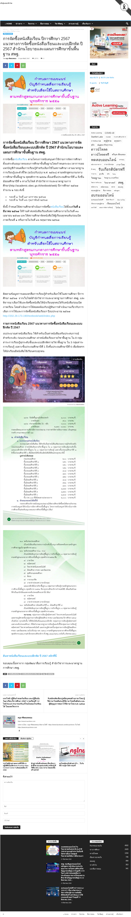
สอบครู (120, 187)
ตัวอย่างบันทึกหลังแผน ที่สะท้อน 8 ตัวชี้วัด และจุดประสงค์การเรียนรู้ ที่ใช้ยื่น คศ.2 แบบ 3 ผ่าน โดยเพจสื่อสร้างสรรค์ (43, 766)
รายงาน (93, 174)
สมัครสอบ (104, 187)
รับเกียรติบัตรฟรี (111, 169)
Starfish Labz (97, 137)
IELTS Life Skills (107, 78)
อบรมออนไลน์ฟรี (97, 200)
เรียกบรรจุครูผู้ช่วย (97, 204)
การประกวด (96, 141)
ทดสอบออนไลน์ (103, 160)
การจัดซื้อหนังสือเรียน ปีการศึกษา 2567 (31, 674)
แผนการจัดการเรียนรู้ (106, 207)
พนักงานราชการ (96, 164)
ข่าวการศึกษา (95, 850)
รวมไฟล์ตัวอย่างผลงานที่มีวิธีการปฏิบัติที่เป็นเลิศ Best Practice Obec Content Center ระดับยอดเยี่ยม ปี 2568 (16, 766)
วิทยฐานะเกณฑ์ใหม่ (111, 178)
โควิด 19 (119, 208)
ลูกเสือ (101, 174)
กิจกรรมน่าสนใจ (96, 846)
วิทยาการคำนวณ (96, 182)
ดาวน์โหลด (99, 149)
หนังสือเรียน (20, 159)
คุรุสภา (117, 141)
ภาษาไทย (120, 164)
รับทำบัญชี (104, 83)
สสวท (113, 187)
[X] (11, 65)
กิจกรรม (31, 23)
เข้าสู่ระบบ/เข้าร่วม (6, 3)
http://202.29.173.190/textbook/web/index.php (29, 315)
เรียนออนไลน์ (113, 203)
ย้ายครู (93, 169)
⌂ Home (8, 23)
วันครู (114, 174)
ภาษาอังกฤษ (109, 164)
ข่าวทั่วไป (93, 865)
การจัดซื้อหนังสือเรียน (14, 674)
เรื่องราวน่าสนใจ (14, 29)
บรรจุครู (121, 159)
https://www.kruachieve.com (26, 721)
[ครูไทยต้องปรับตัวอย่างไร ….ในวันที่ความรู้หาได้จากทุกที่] (72, 752)
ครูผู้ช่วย (107, 141)
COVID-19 (109, 133)
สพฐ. (44, 674)
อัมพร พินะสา (110, 199)
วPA (108, 174)
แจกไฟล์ (93, 207)
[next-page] (83, 738)
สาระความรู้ (73, 23)
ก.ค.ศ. (108, 137)
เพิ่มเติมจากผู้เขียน (25, 738)
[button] (127, 23)
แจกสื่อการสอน (95, 869)
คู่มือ (92, 145)
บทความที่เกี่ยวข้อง (11, 738)
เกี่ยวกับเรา (86, 23)
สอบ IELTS (94, 78)
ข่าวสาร (19, 23)
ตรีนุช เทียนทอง (118, 154)
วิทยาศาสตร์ (109, 183)
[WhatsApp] (23, 65)
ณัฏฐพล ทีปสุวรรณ (104, 145)
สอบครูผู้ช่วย (95, 191)
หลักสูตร (116, 190)
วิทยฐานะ (96, 178)
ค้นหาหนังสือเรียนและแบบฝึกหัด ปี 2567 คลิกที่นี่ (30, 655)
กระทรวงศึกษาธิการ (120, 137)
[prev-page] (80, 738)
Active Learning (96, 133)
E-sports (93, 83)
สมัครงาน (94, 187)
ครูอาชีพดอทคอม (11, 58)
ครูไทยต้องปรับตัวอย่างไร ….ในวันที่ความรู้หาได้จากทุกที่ (71, 764)
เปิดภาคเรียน (121, 200)
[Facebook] (5, 65)
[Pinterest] (17, 65)
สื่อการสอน (44, 23)
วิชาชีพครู (59, 23)
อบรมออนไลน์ (102, 195)
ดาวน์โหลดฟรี (100, 154)
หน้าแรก (5, 29)
